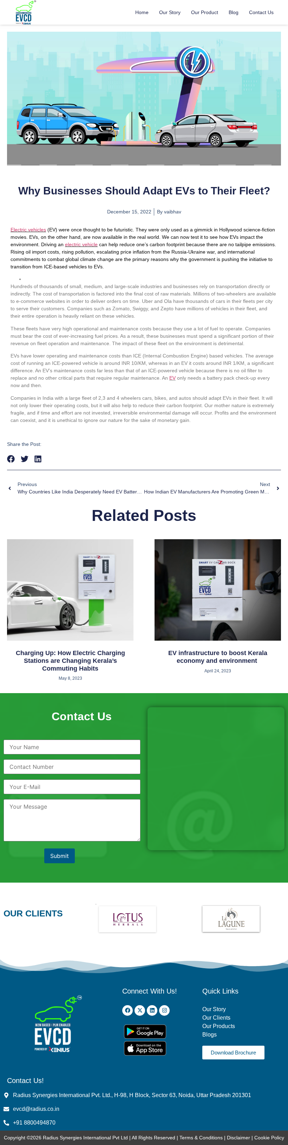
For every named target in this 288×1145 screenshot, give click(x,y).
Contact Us (261, 12)
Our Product (204, 12)
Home (142, 12)
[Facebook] (127, 1010)
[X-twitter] (140, 1010)
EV (172, 378)
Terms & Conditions (201, 1137)
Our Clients (216, 1018)
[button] (11, 459)
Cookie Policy (269, 1137)
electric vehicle (81, 244)
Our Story (170, 12)
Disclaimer (239, 1137)
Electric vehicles (28, 229)
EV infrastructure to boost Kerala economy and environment (217, 656)
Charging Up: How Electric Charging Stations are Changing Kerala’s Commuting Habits (70, 660)
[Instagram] (164, 1010)
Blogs (210, 1035)
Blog (233, 12)
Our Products (218, 1026)
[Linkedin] (152, 1010)
